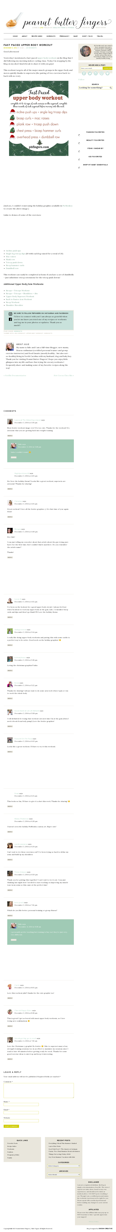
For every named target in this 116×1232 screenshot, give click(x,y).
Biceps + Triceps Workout (18, 290)
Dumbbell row (12, 268)
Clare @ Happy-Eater (23, 1010)
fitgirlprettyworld (21, 473)
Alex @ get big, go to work (25, 1038)
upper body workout (47, 58)
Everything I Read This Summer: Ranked (63, 1143)
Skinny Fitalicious (21, 819)
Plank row (10, 259)
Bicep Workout (12, 302)
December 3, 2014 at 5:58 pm (26, 713)
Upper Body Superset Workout (20, 296)
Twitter (90, 73)
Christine (18, 501)
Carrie (17, 985)
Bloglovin (107, 73)
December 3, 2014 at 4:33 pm (25, 504)
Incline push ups (13, 251)
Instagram (96, 73)
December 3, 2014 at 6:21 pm (25, 796)
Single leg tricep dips (15, 253)
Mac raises (11, 256)
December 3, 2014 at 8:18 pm (25, 1013)
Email (6, 1110)
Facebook (84, 73)
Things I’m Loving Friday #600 (60, 1154)
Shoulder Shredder (14, 305)
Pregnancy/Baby (13, 1155)
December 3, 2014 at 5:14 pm (25, 632)
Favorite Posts (12, 1143)
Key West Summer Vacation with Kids (62, 1157)
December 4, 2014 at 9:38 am (29, 927)
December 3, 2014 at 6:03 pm (26, 741)
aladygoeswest (20, 630)
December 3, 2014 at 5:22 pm (25, 685)
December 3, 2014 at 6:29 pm (25, 847)
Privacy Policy (94, 1221)
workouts (48, 333)
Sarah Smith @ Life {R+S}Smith (26, 711)
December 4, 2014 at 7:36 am (25, 1041)
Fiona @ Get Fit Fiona (23, 739)
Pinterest (102, 73)
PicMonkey (67, 206)
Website (7, 1118)
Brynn (16, 683)
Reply (10, 435)
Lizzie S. (17, 599)
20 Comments (31, 48)
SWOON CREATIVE (105, 1228)
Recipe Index (11, 1146)
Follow (81, 79)
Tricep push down (14, 262)
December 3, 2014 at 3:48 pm (29, 447)
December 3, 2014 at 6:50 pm (26, 875)
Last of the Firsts (55, 1146)
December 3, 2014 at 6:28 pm (25, 821)
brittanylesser (20, 657)
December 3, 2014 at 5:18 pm (25, 660)
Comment (8, 1082)
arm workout (19, 333)
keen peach (19, 903)
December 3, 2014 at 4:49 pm (26, 532)
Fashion (10, 1152)
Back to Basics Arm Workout (19, 299)
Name (7, 1102)
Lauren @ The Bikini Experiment (27, 420)
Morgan (17, 529)
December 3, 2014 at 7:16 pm (25, 905)
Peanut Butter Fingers (58, 21)
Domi (16, 793)
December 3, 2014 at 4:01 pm (25, 476)
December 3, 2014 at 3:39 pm (25, 423)
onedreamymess (21, 844)
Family (9, 1158)
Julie (20, 444)
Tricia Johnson (20, 872)
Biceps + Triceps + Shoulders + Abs (22, 293)
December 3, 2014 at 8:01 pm (25, 988)
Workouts (18, 331)
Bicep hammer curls (15, 265)
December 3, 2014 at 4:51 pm (25, 602)
